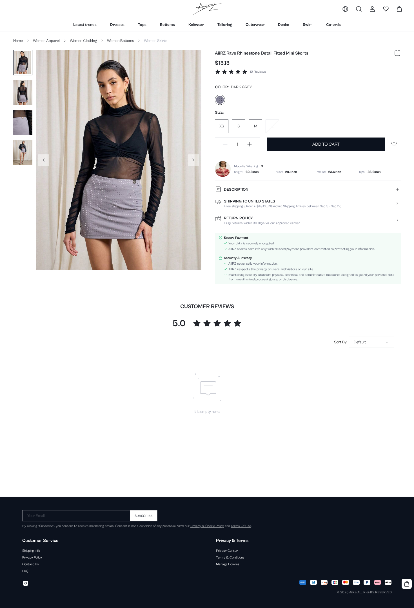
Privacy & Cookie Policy (207, 526)
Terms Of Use (241, 526)
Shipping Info (31, 551)
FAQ (25, 571)
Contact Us (30, 564)
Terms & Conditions (230, 557)
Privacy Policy (32, 557)
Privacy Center (227, 551)
